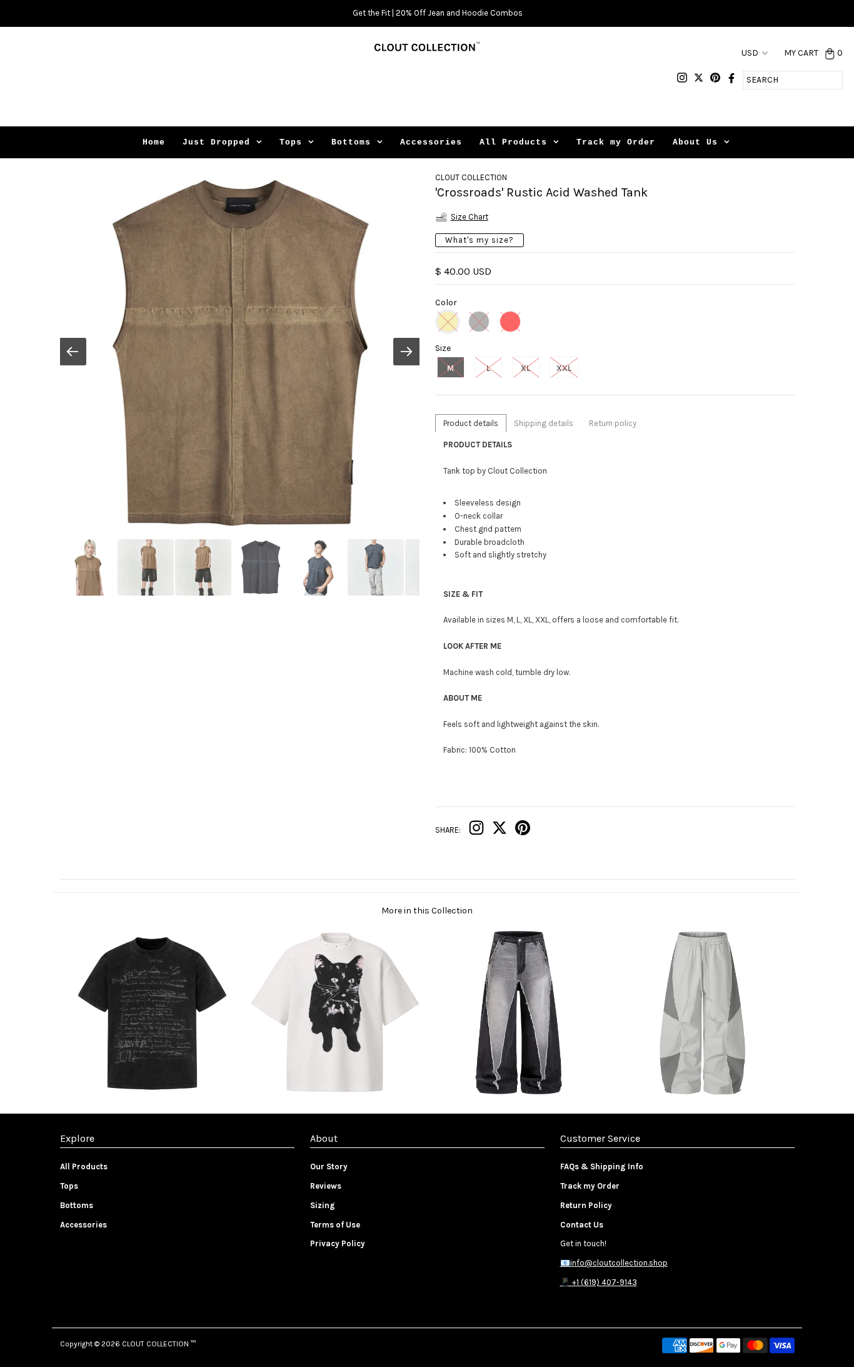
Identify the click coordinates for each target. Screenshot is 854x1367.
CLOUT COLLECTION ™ (159, 1343)
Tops (290, 142)
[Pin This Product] (522, 830)
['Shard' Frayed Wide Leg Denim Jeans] (519, 1094)
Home (154, 142)
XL (525, 368)
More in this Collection (427, 910)
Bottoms (351, 142)
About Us (695, 142)
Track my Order (615, 142)
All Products (513, 142)
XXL (563, 368)
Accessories (431, 142)
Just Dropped (216, 142)
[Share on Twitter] (499, 830)
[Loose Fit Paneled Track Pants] (702, 1094)
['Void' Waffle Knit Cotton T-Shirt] (335, 1094)
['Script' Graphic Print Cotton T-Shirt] (152, 1094)
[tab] (470, 423)
